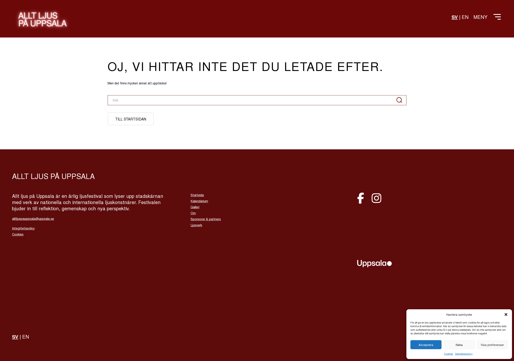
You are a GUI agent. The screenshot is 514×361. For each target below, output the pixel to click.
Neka (459, 345)
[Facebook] (362, 197)
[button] (506, 314)
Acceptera (426, 345)
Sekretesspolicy (463, 353)
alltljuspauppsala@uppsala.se (33, 218)
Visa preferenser (492, 345)
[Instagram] (376, 197)
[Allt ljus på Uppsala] (42, 21)
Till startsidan (130, 118)
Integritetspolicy (23, 228)
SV (455, 16)
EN (465, 16)
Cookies (448, 353)
